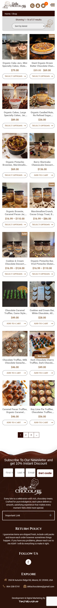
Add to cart (41, 175)
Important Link (12, 515)
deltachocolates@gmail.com (40, 586)
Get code (45, 473)
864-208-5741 (13, 586)
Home (7, 14)
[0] (43, 5)
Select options (13, 76)
